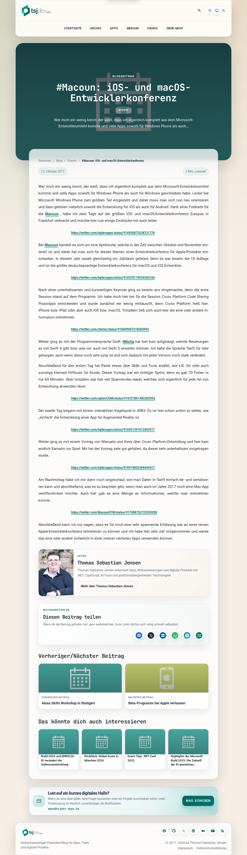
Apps (114, 28)
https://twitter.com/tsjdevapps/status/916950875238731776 (113, 233)
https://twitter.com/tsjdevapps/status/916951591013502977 (113, 429)
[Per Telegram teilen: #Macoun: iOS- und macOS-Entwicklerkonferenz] (187, 635)
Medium (133, 28)
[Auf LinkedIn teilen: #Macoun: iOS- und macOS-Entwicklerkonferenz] (163, 635)
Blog (59, 160)
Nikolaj (128, 341)
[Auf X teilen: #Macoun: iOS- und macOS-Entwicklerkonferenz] (151, 635)
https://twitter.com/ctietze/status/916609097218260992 (110, 329)
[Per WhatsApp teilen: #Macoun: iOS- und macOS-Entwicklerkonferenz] (175, 635)
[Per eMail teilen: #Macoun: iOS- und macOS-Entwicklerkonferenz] (199, 635)
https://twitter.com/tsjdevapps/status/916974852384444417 (113, 467)
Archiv (96, 28)
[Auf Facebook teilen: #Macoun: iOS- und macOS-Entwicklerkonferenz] (139, 635)
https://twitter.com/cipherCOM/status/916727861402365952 (113, 398)
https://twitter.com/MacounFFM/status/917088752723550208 (114, 512)
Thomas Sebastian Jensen (208, 843)
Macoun (52, 214)
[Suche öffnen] (199, 10)
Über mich (175, 28)
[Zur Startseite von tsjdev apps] (33, 832)
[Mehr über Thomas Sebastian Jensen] (56, 572)
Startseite (72, 28)
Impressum (185, 848)
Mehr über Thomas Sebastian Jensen (107, 586)
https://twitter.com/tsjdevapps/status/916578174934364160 (113, 277)
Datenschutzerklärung (211, 848)
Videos (152, 28)
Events (123, 110)
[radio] (210, 10)
